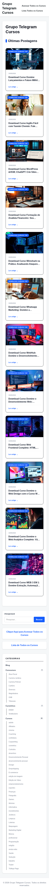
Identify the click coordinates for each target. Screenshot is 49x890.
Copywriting (13, 742)
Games (11, 799)
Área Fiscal (13, 674)
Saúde (11, 853)
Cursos (9, 718)
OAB (10, 697)
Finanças (12, 792)
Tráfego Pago (14, 869)
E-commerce (13, 772)
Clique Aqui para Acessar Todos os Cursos (24, 633)
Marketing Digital (15, 830)
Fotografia (12, 796)
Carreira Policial (15, 682)
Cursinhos (10, 706)
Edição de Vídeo (15, 780)
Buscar (39, 619)
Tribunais (12, 701)
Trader (11, 865)
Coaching (12, 734)
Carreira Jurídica (15, 678)
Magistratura (13, 693)
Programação (14, 842)
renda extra (13, 849)
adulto (11, 723)
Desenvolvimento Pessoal (18, 757)
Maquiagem (13, 826)
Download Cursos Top (18, 51)
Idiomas (12, 803)
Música (11, 834)
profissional (13, 838)
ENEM (11, 710)
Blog (8, 665)
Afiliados (12, 726)
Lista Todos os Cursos (32, 11)
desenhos (12, 753)
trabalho (12, 861)
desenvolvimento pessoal (18, 761)
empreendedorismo (16, 784)
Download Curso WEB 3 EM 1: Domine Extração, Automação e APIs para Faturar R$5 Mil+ (24, 585)
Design (11, 765)
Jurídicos (12, 815)
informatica (13, 807)
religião (11, 845)
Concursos (11, 670)
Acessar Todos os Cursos (34, 6)
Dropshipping (14, 769)
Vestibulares (13, 714)
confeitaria (12, 738)
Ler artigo (13, 87)
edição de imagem (15, 776)
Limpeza (12, 819)
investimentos (14, 811)
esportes (12, 788)
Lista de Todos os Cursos (24, 645)
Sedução (12, 857)
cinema (11, 730)
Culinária (12, 749)
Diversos (12, 690)
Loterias (12, 822)
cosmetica (12, 746)
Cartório (12, 686)
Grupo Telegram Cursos (9, 8)
